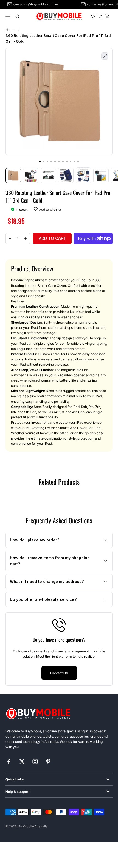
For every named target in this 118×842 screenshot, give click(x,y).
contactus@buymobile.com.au (32, 4)
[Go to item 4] (66, 175)
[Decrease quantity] (10, 238)
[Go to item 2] (30, 175)
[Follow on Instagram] (35, 761)
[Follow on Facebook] (8, 761)
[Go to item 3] (48, 175)
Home (10, 29)
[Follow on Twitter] (22, 761)
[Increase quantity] (25, 238)
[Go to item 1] (13, 175)
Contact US (59, 673)
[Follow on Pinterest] (48, 761)
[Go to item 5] (83, 175)
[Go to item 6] (101, 175)
